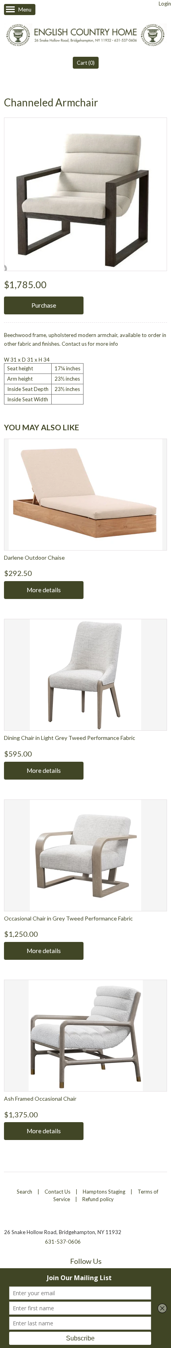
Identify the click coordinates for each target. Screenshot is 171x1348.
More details (44, 589)
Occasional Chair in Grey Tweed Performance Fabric (68, 918)
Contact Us (57, 1191)
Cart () (86, 63)
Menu (24, 9)
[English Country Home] (85, 36)
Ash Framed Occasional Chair (40, 1098)
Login (165, 3)
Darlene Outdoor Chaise (34, 557)
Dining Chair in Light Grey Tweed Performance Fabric (69, 737)
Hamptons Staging (104, 1191)
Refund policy (98, 1199)
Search (24, 1191)
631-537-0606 (63, 1241)
